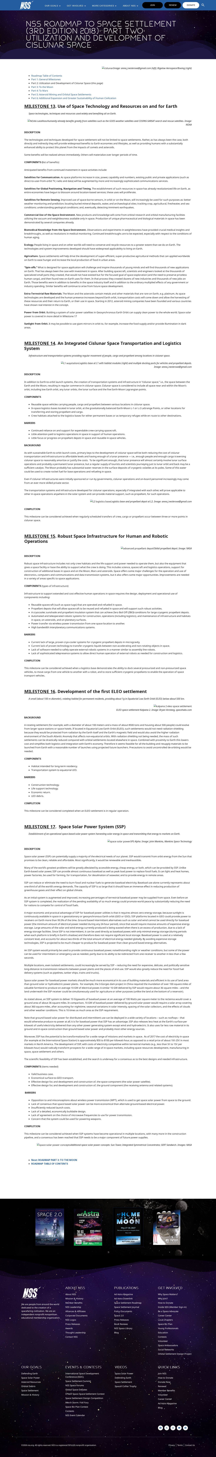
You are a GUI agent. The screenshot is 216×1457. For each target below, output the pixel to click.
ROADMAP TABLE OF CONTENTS (49, 1163)
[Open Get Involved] (85, 5)
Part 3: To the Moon (42, 87)
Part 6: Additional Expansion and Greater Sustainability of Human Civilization (73, 98)
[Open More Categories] (116, 5)
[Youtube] (179, 1427)
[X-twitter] (166, 1427)
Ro (32, 75)
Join (152, 5)
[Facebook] (160, 1427)
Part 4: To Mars (39, 90)
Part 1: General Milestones (46, 79)
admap (38, 75)
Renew (172, 5)
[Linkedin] (185, 1427)
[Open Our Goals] (60, 5)
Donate (191, 5)
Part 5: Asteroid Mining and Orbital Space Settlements (61, 94)
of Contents (55, 75)
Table (45, 75)
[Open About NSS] (137, 5)
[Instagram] (172, 1427)
